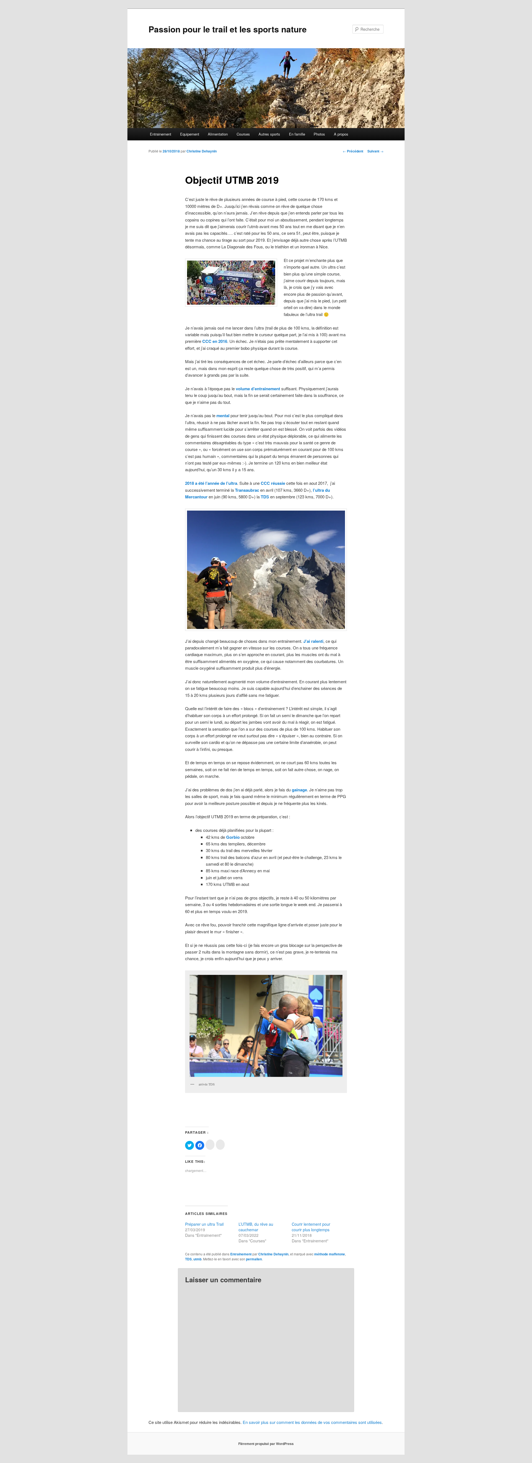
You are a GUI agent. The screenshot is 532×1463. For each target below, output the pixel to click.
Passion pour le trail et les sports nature (228, 29)
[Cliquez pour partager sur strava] (220, 1145)
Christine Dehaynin (201, 151)
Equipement (189, 134)
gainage (299, 790)
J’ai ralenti (313, 641)
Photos (319, 134)
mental (222, 415)
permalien (254, 1258)
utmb (197, 1258)
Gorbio (233, 837)
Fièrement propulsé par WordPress (266, 1443)
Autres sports (269, 134)
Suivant (375, 151)
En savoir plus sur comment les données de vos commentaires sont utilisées (312, 1422)
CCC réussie (273, 483)
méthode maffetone (329, 1254)
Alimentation (218, 134)
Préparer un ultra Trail (204, 1224)
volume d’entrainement (258, 389)
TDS (265, 497)
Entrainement (160, 134)
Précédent (353, 151)
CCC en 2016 (214, 341)
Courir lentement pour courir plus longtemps (311, 1226)
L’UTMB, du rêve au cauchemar (256, 1226)
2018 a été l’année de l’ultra (211, 483)
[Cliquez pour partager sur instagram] (210, 1145)
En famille (297, 134)
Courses (243, 134)
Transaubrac (247, 490)
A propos (341, 134)
